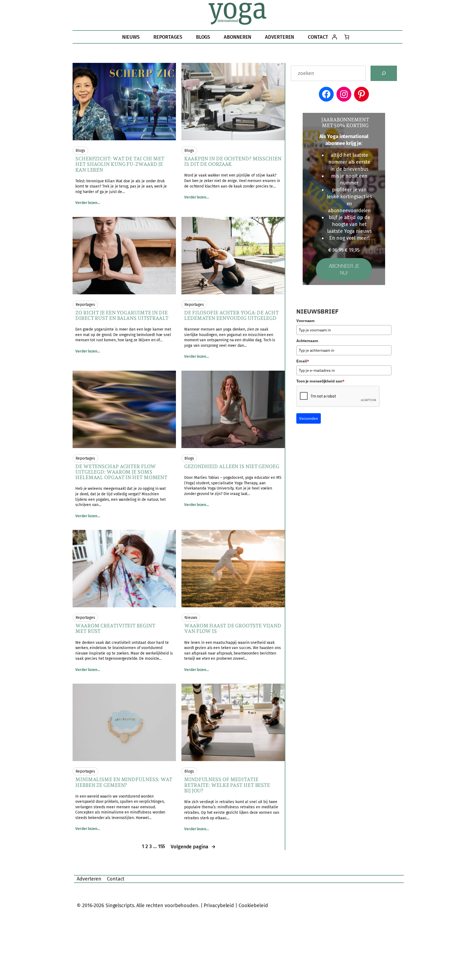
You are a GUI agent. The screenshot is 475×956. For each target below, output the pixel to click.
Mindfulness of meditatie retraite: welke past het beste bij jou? (227, 785)
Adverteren (89, 879)
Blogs (80, 150)
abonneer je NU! (344, 269)
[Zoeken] (384, 73)
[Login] (334, 37)
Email (302, 361)
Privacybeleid (219, 905)
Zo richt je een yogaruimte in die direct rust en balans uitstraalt (122, 315)
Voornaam (305, 320)
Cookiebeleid (253, 905)
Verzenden (308, 418)
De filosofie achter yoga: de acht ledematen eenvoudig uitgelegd (231, 315)
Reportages (85, 304)
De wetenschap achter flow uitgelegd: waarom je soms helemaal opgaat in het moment (121, 472)
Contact (116, 879)
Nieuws (190, 617)
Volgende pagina (193, 846)
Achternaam (307, 340)
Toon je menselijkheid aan (320, 381)
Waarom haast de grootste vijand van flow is (232, 628)
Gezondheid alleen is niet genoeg (231, 466)
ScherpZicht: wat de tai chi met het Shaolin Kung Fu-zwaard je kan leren (119, 164)
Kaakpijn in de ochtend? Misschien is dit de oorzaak (232, 161)
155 (161, 846)
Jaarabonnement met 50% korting (345, 122)
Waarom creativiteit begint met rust (115, 628)
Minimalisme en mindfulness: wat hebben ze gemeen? (123, 782)
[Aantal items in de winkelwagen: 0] (347, 37)
